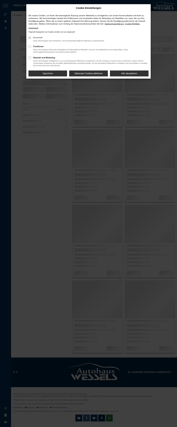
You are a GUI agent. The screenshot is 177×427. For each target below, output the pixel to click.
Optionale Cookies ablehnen (89, 73)
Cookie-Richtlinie (132, 24)
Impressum (33, 28)
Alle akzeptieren (129, 73)
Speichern (48, 73)
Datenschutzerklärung (114, 24)
